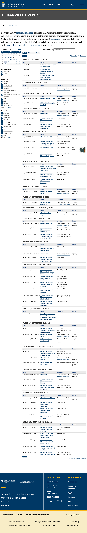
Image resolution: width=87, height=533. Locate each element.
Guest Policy (74, 521)
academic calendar (24, 33)
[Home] (3, 25)
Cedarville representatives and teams (23, 45)
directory (8, 515)
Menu (82, 6)
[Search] (72, 4)
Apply (42, 4)
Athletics (71, 497)
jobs (19, 515)
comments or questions (37, 515)
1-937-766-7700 (53, 497)
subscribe (55, 39)
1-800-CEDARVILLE (52, 492)
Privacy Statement (48, 525)
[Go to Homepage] (13, 7)
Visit (51, 4)
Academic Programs (72, 487)
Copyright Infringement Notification (47, 521)
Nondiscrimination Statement (19, 525)
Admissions (72, 482)
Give (59, 4)
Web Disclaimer (72, 525)
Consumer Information (16, 521)
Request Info (73, 505)
